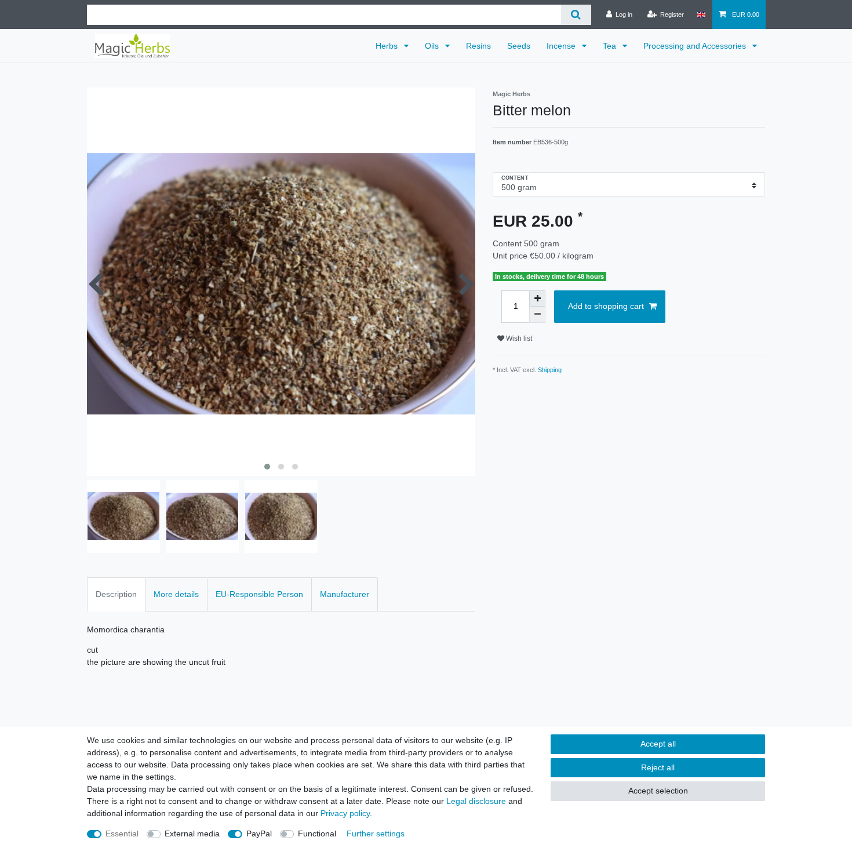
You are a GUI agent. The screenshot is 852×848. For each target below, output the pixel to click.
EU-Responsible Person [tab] (259, 594)
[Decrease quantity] (537, 315)
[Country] (701, 14)
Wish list (518, 338)
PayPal (259, 833)
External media (192, 833)
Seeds (518, 45)
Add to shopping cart (606, 306)
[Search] (576, 15)
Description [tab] (116, 594)
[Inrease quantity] (537, 298)
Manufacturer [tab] (344, 594)
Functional (317, 833)
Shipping (550, 369)
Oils (433, 45)
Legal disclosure (476, 801)
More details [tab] (176, 594)
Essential (122, 833)
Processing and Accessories (695, 45)
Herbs (388, 45)
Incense (562, 45)
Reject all (658, 767)
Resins (478, 45)
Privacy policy (345, 813)
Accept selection (658, 790)
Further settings (376, 833)
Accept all (658, 743)
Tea (610, 45)
